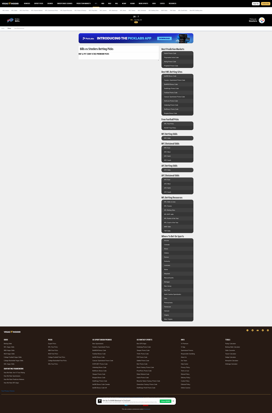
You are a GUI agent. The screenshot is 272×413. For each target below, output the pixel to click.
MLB (109, 3)
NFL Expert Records (66, 10)
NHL (116, 3)
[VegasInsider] (12, 332)
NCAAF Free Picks (170, 128)
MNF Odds (164, 10)
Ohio (165, 298)
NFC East (167, 148)
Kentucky (167, 261)
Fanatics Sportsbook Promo (101, 347)
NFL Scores (103, 10)
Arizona (166, 240)
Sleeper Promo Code (98, 374)
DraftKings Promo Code (171, 88)
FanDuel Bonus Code (99, 354)
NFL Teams (132, 10)
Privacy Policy (185, 367)
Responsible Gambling (188, 354)
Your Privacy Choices (8, 391)
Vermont (166, 311)
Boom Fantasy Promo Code (145, 367)
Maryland (167, 273)
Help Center (184, 364)
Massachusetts (169, 278)
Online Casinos (185, 388)
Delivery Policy (185, 377)
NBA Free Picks (53, 350)
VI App (183, 347)
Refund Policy (185, 374)
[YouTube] (258, 330)
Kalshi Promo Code (170, 53)
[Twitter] (253, 330)
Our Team (184, 360)
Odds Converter (230, 350)
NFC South (167, 160)
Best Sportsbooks (97, 343)
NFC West (167, 152)
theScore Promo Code (171, 101)
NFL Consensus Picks (51, 10)
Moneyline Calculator (231, 360)
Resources (172, 3)
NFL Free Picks (169, 124)
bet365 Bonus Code (170, 76)
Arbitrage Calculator (231, 364)
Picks (9, 28)
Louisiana (167, 265)
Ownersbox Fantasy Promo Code (147, 384)
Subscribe (265, 3)
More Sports (143, 3)
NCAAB (132, 3)
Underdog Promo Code (171, 105)
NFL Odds (14, 10)
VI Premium (184, 343)
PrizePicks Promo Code (144, 371)
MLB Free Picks (53, 354)
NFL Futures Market (36, 10)
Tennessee (167, 307)
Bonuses (27, 3)
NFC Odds (167, 138)
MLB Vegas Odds (9, 354)
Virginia (166, 315)
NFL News (123, 10)
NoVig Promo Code (170, 61)
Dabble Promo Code (143, 360)
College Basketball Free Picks (57, 360)
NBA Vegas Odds (9, 350)
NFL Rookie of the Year (171, 218)
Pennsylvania (168, 302)
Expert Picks (38, 3)
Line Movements (19, 28)
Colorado (167, 244)
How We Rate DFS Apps (11, 383)
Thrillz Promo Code (143, 354)
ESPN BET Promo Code (100, 364)
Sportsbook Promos (187, 350)
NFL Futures (168, 206)
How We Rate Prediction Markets (14, 379)
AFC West (167, 184)
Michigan (167, 282)
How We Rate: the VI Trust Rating (14, 372)
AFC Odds (167, 170)
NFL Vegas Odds (9, 347)
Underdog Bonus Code (99, 367)
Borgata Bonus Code (170, 113)
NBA (102, 3)
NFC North (167, 156)
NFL (96, 3)
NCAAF (124, 3)
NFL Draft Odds (182, 10)
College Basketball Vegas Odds (13, 360)
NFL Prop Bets (93, 10)
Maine (166, 269)
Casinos (50, 3)
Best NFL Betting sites (196, 10)
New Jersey (167, 286)
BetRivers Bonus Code (99, 371)
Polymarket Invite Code (171, 57)
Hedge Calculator (230, 357)
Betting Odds (8, 343)
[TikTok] (263, 330)
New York (167, 290)
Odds (154, 3)
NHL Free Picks (53, 364)
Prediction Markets (83, 3)
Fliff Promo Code (142, 357)
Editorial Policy (185, 384)
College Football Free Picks (56, 357)
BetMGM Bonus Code (171, 84)
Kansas (166, 257)
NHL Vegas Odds (9, 364)
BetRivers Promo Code (171, 109)
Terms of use (185, 371)
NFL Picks (24, 10)
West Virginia (168, 319)
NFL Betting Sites (154, 10)
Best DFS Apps (141, 343)
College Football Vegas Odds (13, 357)
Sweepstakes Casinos (64, 3)
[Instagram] (268, 330)
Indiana (166, 253)
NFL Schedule (142, 10)
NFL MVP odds (169, 214)
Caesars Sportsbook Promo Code (174, 97)
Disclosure (147, 409)
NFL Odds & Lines (170, 202)
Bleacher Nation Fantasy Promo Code (148, 381)
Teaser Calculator (230, 354)
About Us (184, 357)
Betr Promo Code (142, 364)
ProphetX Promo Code (171, 66)
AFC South (167, 192)
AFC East (167, 179)
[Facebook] (247, 330)
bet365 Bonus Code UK (99, 388)
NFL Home (6, 10)
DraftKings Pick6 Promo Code (146, 388)
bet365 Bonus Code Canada (101, 384)
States (162, 3)
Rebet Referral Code (143, 374)
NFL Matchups (113, 10)
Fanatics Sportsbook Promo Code (174, 80)
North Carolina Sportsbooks (172, 294)
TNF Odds (173, 10)
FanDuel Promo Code (170, 92)
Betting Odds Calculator (232, 347)
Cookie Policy (185, 381)
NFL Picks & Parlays (80, 10)
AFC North (167, 188)
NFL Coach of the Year (171, 222)
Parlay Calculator (230, 343)
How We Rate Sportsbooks (12, 376)
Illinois (166, 249)
